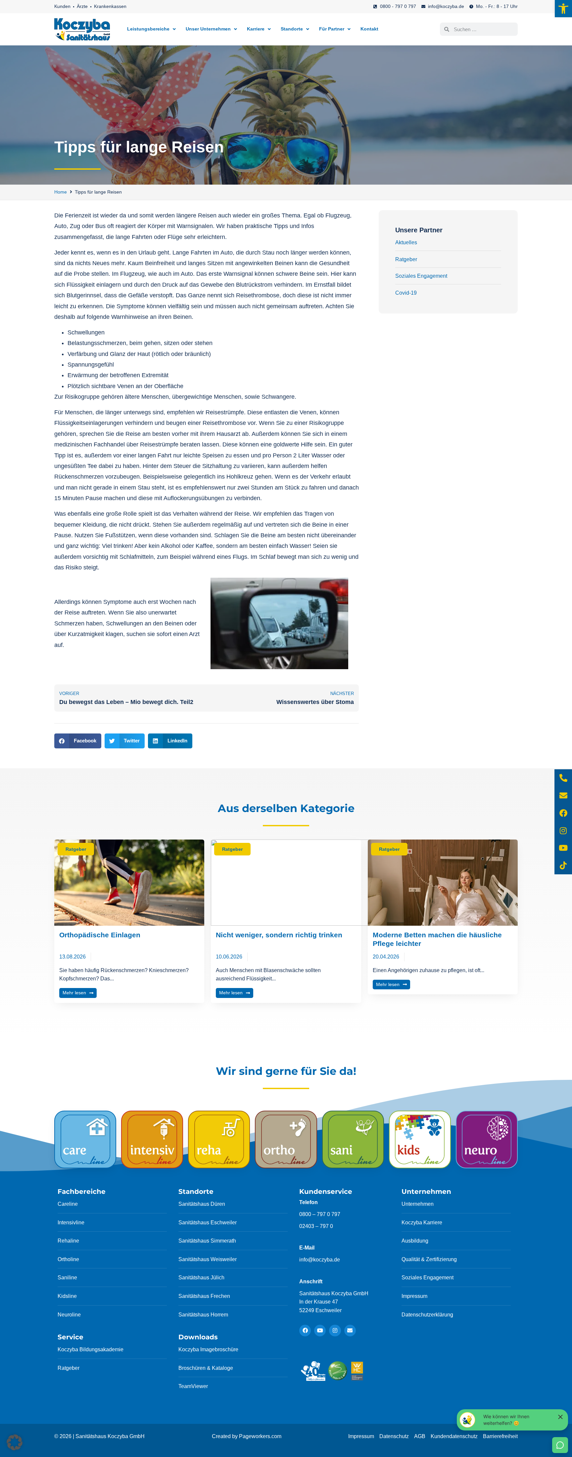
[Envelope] (350, 1330)
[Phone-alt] (563, 778)
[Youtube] (320, 1330)
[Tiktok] (563, 865)
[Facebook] (305, 1330)
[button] (563, 8)
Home (60, 192)
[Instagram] (335, 1330)
